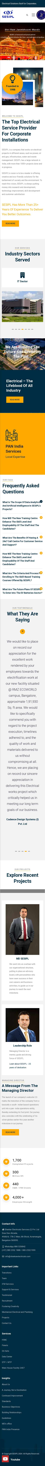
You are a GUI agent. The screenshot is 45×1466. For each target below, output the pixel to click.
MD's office (7, 1424)
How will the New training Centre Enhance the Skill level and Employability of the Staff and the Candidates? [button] (20, 523)
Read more (10, 224)
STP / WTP (7, 1362)
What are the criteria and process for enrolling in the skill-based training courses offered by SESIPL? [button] (22, 577)
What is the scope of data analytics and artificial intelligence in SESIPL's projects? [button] (21, 505)
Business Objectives (11, 1407)
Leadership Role (22, 1045)
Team (4, 1278)
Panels (5, 1345)
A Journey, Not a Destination (14, 1390)
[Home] (8, 14)
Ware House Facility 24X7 (13, 1368)
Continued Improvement (12, 1396)
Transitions (7, 1273)
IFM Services (8, 1284)
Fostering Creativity (10, 1306)
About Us (6, 1384)
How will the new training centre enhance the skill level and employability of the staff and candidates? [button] (20, 559)
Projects (5, 1317)
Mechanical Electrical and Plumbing (17, 1312)
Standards (6, 1401)
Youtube (15, 1459)
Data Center (7, 1356)
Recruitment (7, 1301)
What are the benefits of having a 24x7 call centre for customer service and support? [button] (22, 541)
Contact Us (6, 1323)
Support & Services (10, 1289)
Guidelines (6, 1418)
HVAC (4, 1340)
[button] (13, 329)
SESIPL (15, 1454)
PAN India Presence (11, 1429)
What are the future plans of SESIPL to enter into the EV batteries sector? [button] (22, 591)
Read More (15, 400)
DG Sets (5, 1351)
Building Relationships (11, 1412)
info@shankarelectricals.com (17, 1256)
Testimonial (7, 1295)
